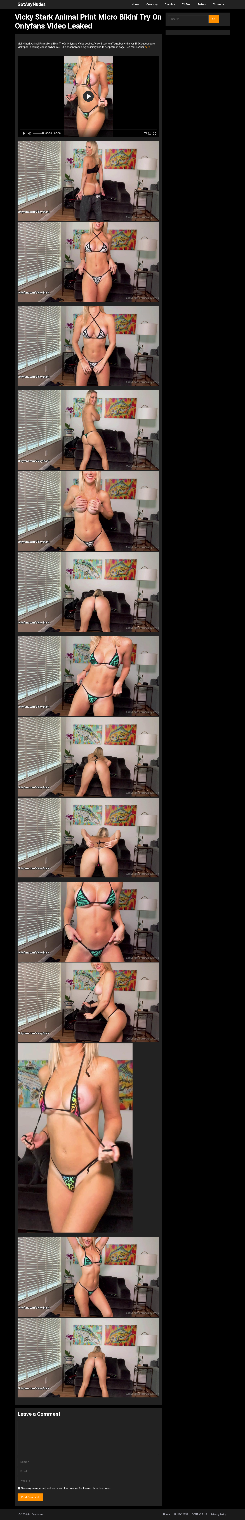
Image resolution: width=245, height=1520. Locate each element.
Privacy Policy (219, 1514)
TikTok (186, 4)
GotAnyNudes (32, 4)
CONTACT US (199, 1514)
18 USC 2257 (181, 1514)
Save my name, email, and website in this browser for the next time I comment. (66, 1488)
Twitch (201, 4)
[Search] (214, 19)
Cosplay (170, 4)
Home (135, 4)
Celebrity (151, 4)
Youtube (218, 4)
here (147, 47)
